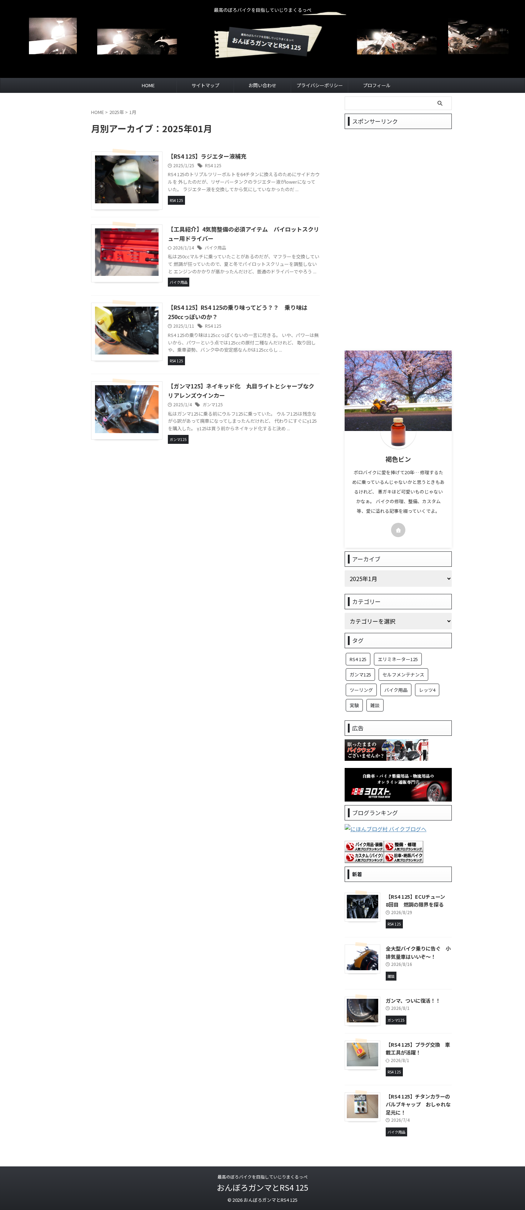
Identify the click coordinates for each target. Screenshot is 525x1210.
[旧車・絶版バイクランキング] (403, 858)
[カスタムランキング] (364, 858)
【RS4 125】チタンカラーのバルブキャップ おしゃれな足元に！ (418, 1104)
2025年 (116, 112)
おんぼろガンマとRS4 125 (262, 1187)
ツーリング (361, 689)
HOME (148, 85)
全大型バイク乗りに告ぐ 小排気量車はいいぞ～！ (418, 952)
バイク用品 (215, 247)
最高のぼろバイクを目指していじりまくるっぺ (263, 1177)
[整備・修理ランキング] (403, 847)
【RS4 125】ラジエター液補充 (207, 156)
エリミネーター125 (398, 659)
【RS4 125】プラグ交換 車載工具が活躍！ (418, 1048)
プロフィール (377, 85)
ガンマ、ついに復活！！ (413, 1000)
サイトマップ (205, 85)
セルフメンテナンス (403, 674)
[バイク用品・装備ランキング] (364, 847)
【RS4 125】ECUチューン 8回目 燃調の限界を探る (418, 900)
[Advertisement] (398, 240)
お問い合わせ (262, 85)
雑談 (375, 705)
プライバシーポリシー (319, 85)
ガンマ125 (212, 404)
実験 (354, 705)
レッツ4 (427, 689)
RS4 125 (213, 165)
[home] (398, 530)
